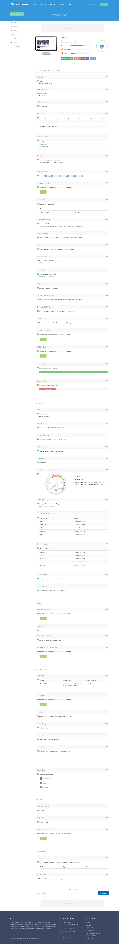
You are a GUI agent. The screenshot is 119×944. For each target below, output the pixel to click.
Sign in (43, 192)
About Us (89, 928)
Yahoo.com (65, 37)
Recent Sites (61, 4)
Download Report (67, 58)
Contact (70, 4)
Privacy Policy (91, 935)
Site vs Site (52, 4)
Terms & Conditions (93, 933)
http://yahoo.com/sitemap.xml (47, 263)
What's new (90, 930)
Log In (96, 4)
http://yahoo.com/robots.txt (46, 276)
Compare (85, 58)
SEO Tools (43, 4)
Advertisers (90, 938)
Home (35, 4)
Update (77, 58)
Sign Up (104, 4)
